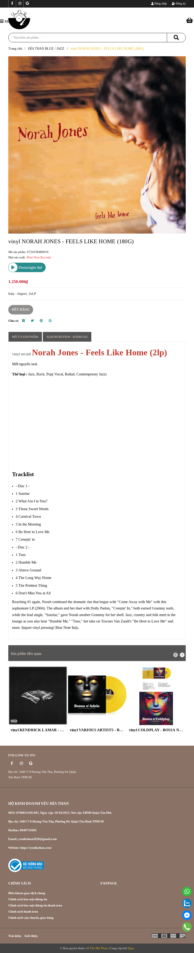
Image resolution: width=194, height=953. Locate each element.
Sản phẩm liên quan (26, 654)
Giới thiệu (31, 936)
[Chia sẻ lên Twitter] (32, 321)
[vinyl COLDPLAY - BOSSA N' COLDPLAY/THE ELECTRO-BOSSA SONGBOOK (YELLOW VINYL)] (156, 695)
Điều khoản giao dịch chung (26, 893)
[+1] (50, 321)
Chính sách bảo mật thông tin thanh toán (35, 905)
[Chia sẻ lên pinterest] (41, 321)
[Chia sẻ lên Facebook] (23, 321)
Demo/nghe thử (30, 267)
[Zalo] (187, 903)
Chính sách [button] (19, 883)
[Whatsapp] (187, 891)
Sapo (131, 948)
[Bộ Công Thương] (26, 865)
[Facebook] (187, 915)
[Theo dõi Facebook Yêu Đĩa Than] (12, 4)
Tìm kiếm (14, 936)
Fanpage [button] (109, 883)
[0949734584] (187, 927)
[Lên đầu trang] (184, 937)
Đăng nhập (160, 3)
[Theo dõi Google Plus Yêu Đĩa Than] (27, 4)
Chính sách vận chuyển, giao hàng (30, 917)
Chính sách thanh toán (23, 911)
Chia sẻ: (13, 320)
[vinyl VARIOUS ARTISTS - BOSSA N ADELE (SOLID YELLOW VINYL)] (97, 695)
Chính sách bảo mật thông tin (27, 899)
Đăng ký (180, 3)
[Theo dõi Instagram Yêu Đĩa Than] (19, 4)
